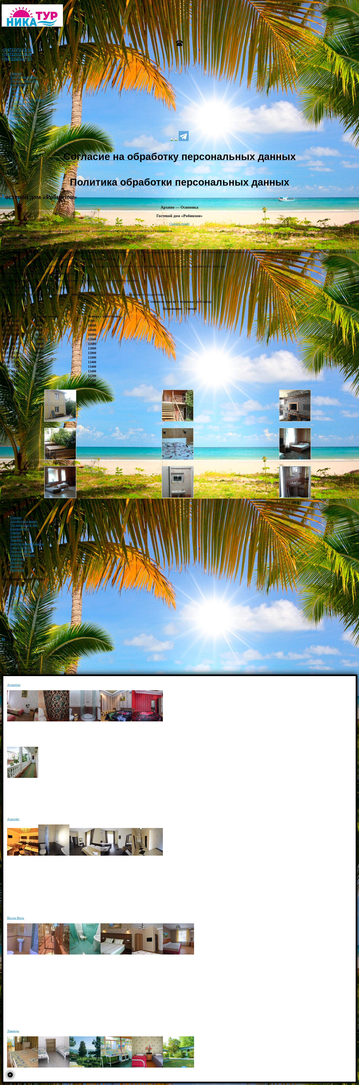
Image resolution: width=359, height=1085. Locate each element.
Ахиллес (13, 819)
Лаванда (13, 1031)
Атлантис (14, 685)
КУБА (14, 621)
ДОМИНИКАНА (22, 606)
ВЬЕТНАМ (18, 602)
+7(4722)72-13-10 (17, 50)
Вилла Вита (15, 918)
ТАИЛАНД (18, 595)
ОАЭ (13, 599)
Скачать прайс (179, 224)
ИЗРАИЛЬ (17, 610)
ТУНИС (16, 591)
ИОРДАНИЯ (19, 617)
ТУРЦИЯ (16, 587)
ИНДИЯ (16, 614)
